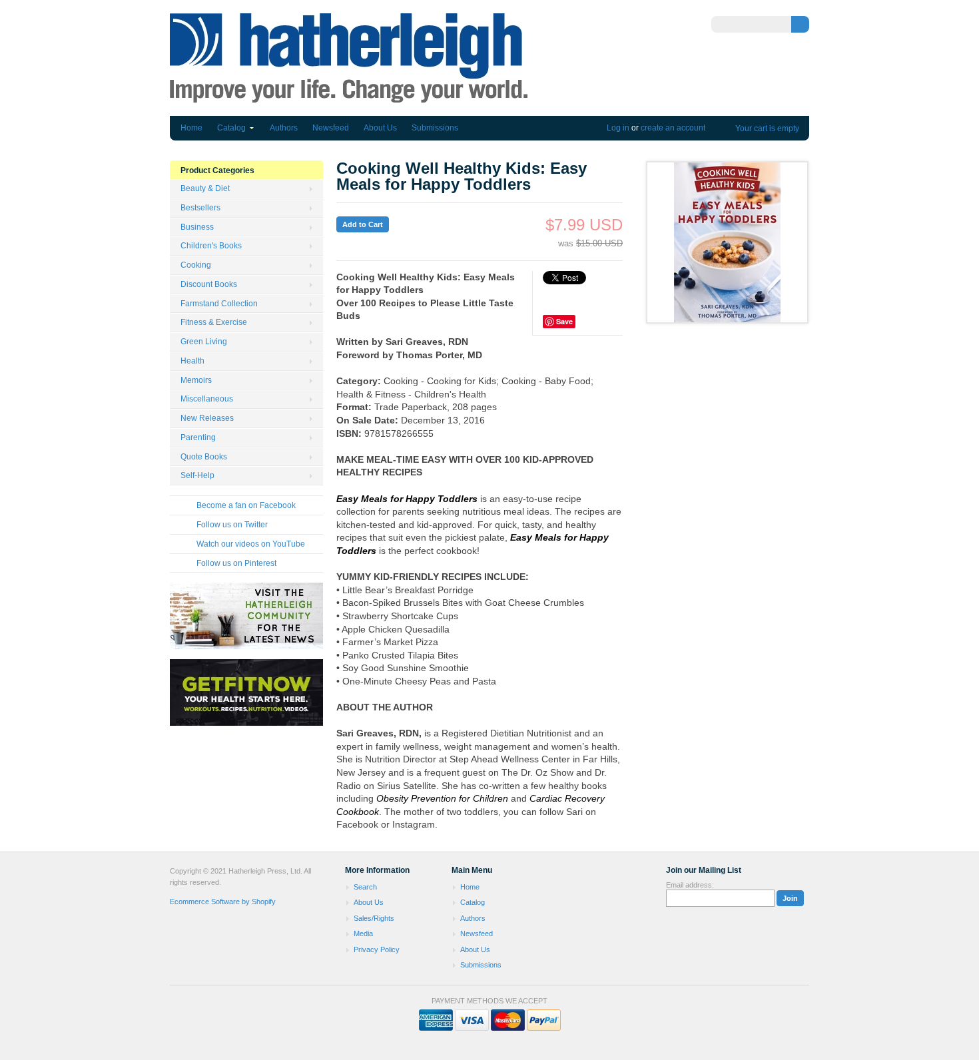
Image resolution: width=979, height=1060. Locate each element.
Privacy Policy (377, 949)
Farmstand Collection (219, 303)
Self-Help (197, 475)
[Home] (348, 96)
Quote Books (203, 456)
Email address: (690, 885)
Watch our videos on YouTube (250, 544)
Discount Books (208, 284)
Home (191, 127)
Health (192, 361)
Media (363, 933)
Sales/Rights (374, 918)
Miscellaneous (206, 398)
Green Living (203, 341)
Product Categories (217, 170)
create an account (673, 127)
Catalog (231, 127)
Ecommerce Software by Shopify (223, 902)
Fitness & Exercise (213, 322)
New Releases (207, 418)
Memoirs (196, 380)
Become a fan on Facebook (246, 505)
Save (564, 321)
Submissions (435, 127)
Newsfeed (330, 127)
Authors (284, 127)
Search (365, 887)
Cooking (195, 265)
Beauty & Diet (205, 188)
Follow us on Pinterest (236, 563)
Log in (618, 127)
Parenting (198, 437)
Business (197, 227)
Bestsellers (200, 207)
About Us (380, 127)
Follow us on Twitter (232, 524)
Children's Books (211, 245)
